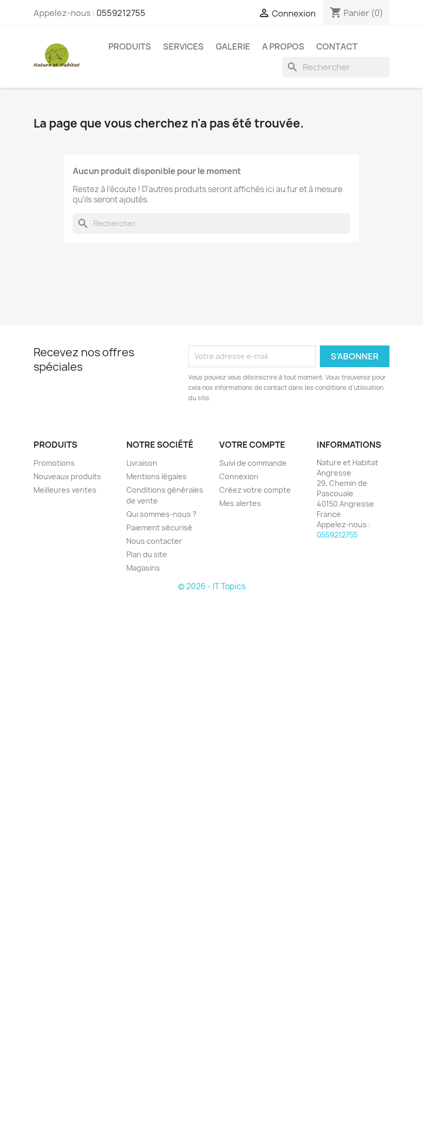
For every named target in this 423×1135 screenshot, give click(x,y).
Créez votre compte (255, 490)
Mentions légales (156, 476)
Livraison (141, 463)
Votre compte (252, 444)
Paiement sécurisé (159, 527)
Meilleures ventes (65, 490)
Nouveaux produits (67, 476)
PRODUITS (129, 46)
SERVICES (183, 46)
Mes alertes (240, 503)
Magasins (143, 568)
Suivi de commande (253, 463)
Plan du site (146, 554)
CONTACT (336, 46)
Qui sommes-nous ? (161, 514)
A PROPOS (283, 46)
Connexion (238, 476)
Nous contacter (154, 541)
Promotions (54, 463)
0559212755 (120, 13)
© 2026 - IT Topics (212, 586)
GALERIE (233, 46)
